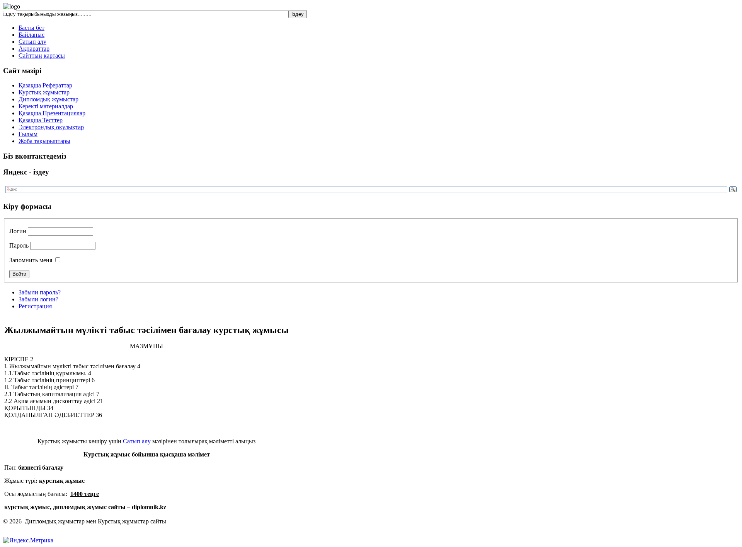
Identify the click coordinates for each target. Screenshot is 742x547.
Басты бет (31, 27)
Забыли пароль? (40, 292)
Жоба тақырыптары (44, 141)
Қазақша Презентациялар (52, 113)
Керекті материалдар (46, 106)
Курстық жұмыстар (44, 92)
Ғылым (28, 134)
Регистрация (35, 306)
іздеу (9, 13)
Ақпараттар (34, 48)
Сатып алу (32, 41)
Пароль (19, 245)
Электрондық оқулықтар (51, 127)
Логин (17, 231)
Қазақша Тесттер (41, 120)
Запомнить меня (30, 260)
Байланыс (31, 34)
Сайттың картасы (42, 55)
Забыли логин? (38, 299)
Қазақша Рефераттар (45, 85)
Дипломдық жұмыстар (48, 99)
